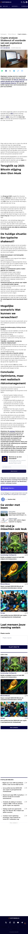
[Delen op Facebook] (6, 70)
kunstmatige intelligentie (8, 555)
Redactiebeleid (23, 927)
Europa (3, 613)
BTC (12, 113)
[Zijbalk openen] (1, 6)
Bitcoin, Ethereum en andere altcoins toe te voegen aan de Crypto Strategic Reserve (14, 81)
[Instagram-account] (14, 922)
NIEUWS (5, 6)
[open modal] (26, 2)
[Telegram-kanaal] (22, 922)
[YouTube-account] (18, 922)
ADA (7, 117)
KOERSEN (15, 6)
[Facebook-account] (10, 922)
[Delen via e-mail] (22, 70)
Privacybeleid (4, 927)
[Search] (22, 2)
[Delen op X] (10, 70)
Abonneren (14, 471)
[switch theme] (24, 2)
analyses (12, 431)
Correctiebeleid (13, 927)
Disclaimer (14, 929)
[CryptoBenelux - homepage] (6, 2)
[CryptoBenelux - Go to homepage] (14, 918)
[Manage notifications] (25, 923)
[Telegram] (14, 70)
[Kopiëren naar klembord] (18, 70)
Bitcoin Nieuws (5, 48)
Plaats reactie (14, 647)
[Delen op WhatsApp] (2, 70)
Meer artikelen (14, 727)
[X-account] (6, 922)
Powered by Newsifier (14, 931)
